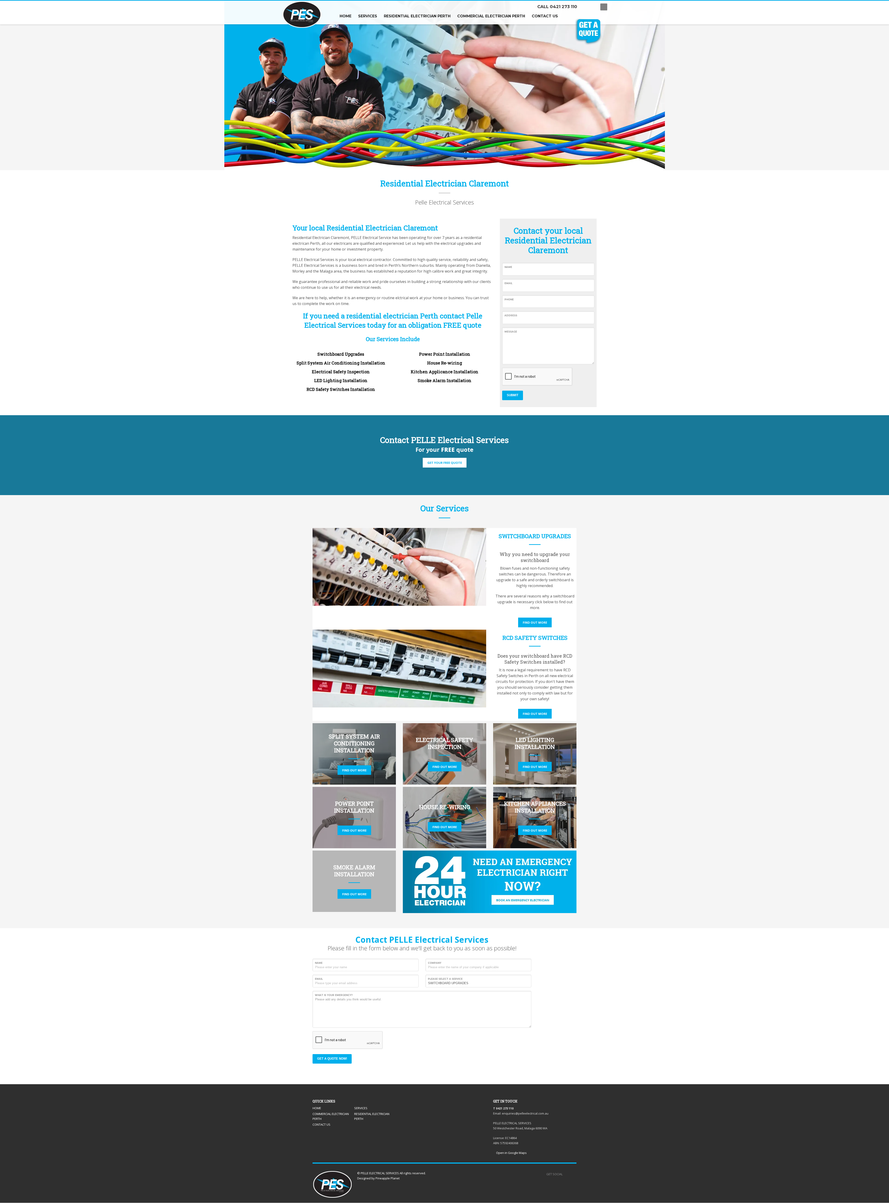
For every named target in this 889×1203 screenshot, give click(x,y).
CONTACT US (321, 1124)
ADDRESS (510, 315)
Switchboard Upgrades (340, 354)
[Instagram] (592, 6)
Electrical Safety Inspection (341, 371)
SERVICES (360, 1108)
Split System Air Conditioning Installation (341, 363)
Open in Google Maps (511, 1153)
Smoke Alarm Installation (444, 380)
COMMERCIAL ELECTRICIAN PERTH (331, 1116)
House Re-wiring (444, 363)
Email (319, 978)
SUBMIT (512, 395)
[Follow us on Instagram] (573, 1174)
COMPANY (434, 962)
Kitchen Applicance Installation (444, 371)
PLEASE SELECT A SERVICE (445, 978)
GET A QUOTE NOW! (332, 1058)
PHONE (509, 299)
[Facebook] (585, 6)
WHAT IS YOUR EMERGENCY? (334, 995)
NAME (508, 267)
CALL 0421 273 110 (557, 6)
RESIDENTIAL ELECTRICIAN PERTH (371, 1116)
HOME (317, 1108)
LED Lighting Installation (340, 380)
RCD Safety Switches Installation (341, 389)
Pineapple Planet (388, 1178)
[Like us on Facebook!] (566, 1174)
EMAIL (508, 283)
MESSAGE (510, 331)
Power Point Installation (444, 354)
